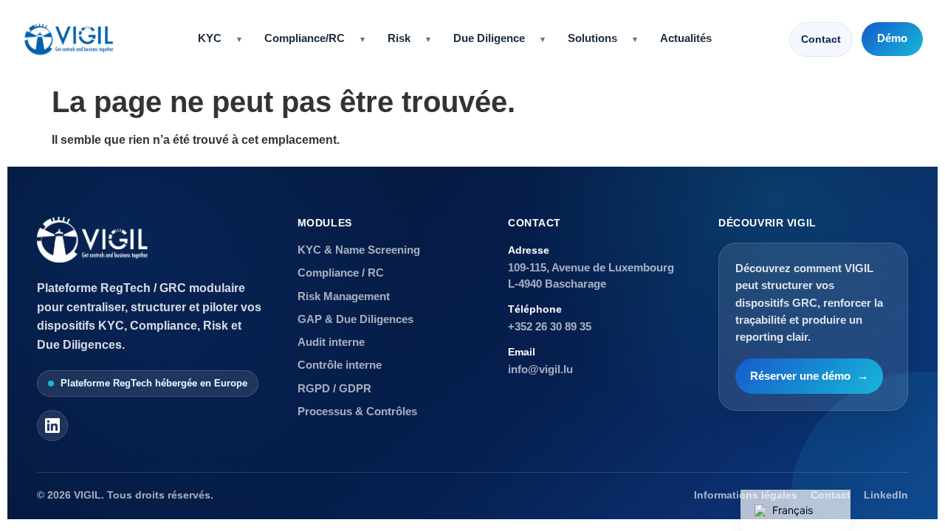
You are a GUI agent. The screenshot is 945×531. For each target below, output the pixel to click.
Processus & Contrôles (357, 411)
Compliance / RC (341, 272)
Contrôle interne (340, 364)
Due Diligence (489, 38)
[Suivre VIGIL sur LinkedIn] (52, 425)
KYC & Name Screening (359, 249)
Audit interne (331, 342)
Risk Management (344, 296)
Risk (399, 38)
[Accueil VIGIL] (68, 39)
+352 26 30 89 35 (549, 326)
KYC (209, 38)
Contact (821, 39)
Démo (892, 38)
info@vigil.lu (540, 369)
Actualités (686, 38)
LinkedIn (886, 495)
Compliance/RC (304, 38)
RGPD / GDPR (334, 388)
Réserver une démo (809, 376)
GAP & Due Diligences (355, 319)
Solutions (592, 38)
